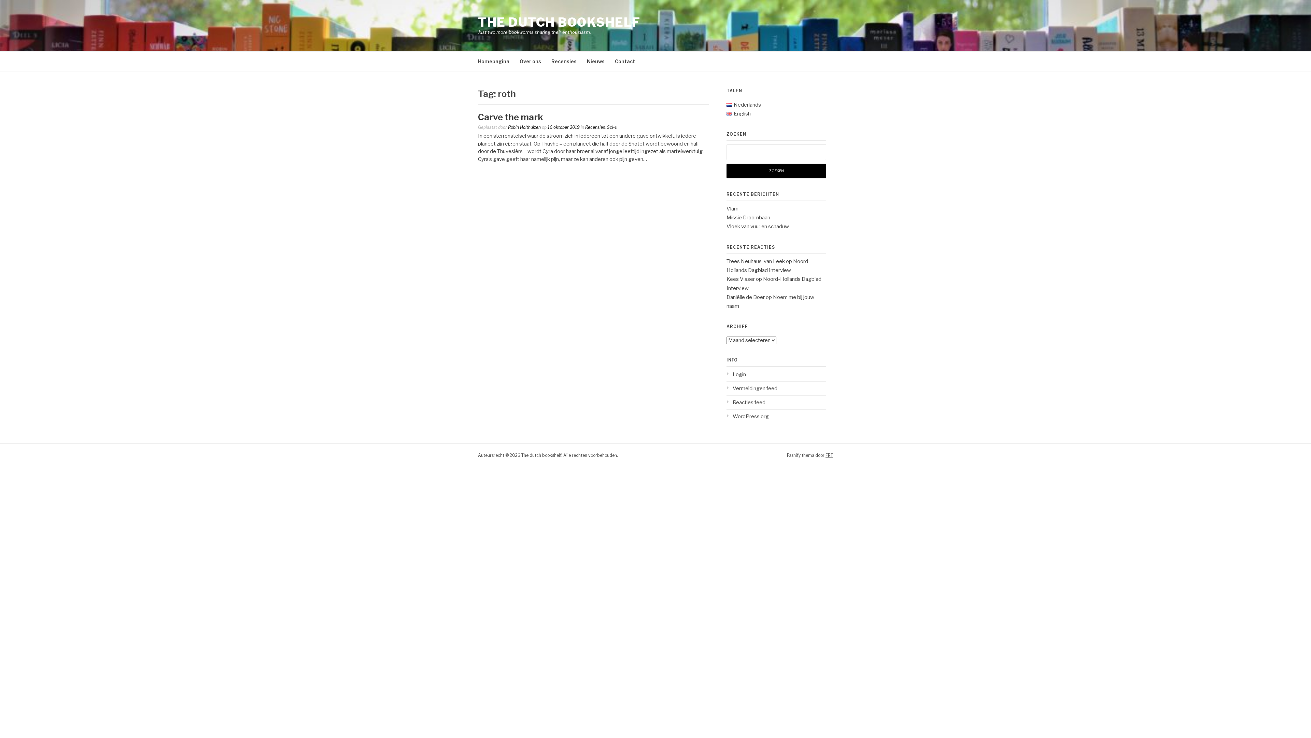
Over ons (530, 61)
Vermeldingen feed (755, 388)
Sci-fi (612, 127)
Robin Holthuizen (524, 127)
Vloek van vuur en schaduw (758, 226)
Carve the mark (510, 117)
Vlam (732, 209)
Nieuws (596, 61)
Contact (625, 61)
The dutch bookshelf (559, 22)
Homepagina (493, 61)
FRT (829, 455)
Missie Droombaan (748, 218)
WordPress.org (751, 416)
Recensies (564, 61)
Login (739, 374)
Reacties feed (749, 402)
